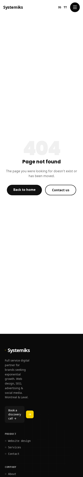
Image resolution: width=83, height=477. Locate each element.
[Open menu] (75, 7)
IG (59, 7)
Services (14, 447)
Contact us (60, 190)
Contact (13, 453)
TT (65, 7)
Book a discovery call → (14, 414)
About (12, 474)
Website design (19, 440)
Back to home (24, 189)
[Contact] (30, 414)
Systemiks (13, 7)
